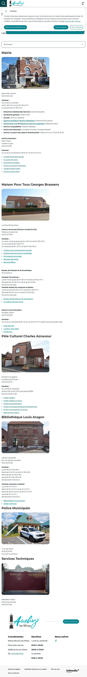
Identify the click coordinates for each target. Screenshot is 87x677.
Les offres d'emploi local (13, 302)
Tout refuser (77, 27)
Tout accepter (61, 27)
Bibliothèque (14, 501)
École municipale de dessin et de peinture (20, 407)
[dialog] (43, 19)
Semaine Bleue (9, 262)
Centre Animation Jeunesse (15, 166)
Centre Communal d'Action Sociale (18, 250)
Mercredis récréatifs (11, 163)
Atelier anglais (9, 398)
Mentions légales (14, 669)
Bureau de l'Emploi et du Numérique (18, 299)
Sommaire (8, 44)
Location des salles (11, 329)
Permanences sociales (13, 256)
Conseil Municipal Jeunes (14, 157)
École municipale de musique (15, 410)
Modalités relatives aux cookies (35, 669)
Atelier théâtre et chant (13, 401)
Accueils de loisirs (11, 160)
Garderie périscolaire (12, 169)
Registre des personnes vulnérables (18, 253)
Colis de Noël (9, 326)
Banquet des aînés (11, 259)
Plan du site (55, 669)
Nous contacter (13, 673)
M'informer (8, 332)
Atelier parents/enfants (13, 404)
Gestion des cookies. (73, 21)
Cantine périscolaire (12, 172)
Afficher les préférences (15, 27)
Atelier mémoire (10, 504)
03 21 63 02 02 (17, 654)
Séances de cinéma (11, 413)
